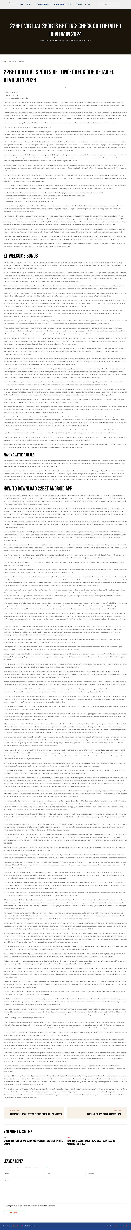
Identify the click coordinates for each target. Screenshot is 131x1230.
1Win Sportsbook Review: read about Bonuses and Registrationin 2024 (91, 1142)
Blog (47, 40)
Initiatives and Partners (62, 4)
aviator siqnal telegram (52, 303)
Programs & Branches (42, 4)
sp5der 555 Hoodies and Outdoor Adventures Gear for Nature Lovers (33, 1142)
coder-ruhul (21, 61)
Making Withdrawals (12, 95)
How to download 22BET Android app (17, 98)
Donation (79, 4)
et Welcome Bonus (12, 92)
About (28, 4)
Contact (88, 4)
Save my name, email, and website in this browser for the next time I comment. (31, 1206)
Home (22, 4)
